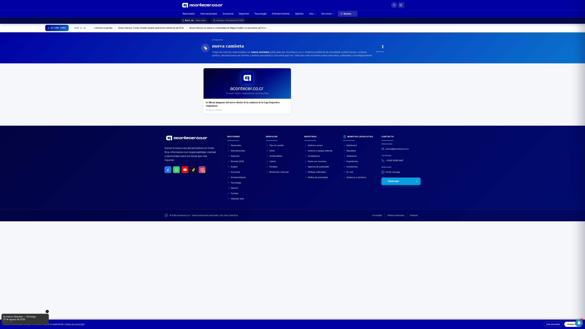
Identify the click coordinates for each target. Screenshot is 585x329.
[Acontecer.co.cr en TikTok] (193, 169)
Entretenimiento (281, 13)
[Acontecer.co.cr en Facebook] (168, 169)
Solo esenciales (553, 324)
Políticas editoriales (395, 215)
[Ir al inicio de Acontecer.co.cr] (187, 138)
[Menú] (401, 5)
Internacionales (208, 13)
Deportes (244, 13)
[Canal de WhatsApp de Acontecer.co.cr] (176, 169)
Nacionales (189, 13)
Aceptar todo (573, 324)
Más (311, 13)
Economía (228, 13)
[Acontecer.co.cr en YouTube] (185, 169)
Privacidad (377, 215)
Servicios (326, 13)
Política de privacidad (74, 324)
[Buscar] (394, 5)
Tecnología (260, 13)
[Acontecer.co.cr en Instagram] (202, 169)
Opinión (299, 13)
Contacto (414, 215)
